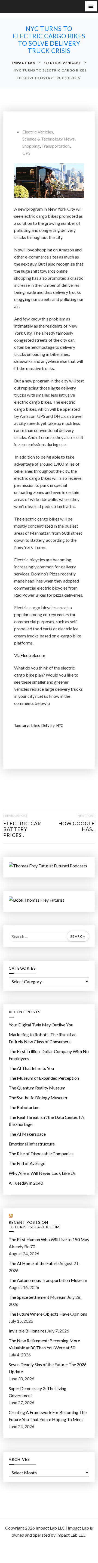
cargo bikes (31, 725)
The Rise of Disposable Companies (41, 1153)
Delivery (48, 725)
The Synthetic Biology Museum (38, 1097)
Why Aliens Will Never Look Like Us (42, 1173)
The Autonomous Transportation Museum (48, 1280)
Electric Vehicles (37, 131)
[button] (91, 6)
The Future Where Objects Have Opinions (48, 1313)
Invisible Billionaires (27, 1330)
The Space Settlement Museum (37, 1297)
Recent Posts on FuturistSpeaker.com (34, 1224)
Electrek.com (32, 655)
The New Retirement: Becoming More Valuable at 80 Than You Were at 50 (44, 1344)
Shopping (31, 145)
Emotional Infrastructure (32, 1143)
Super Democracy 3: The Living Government (37, 1392)
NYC (59, 725)
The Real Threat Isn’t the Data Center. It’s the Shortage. (47, 1120)
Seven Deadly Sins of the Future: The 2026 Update (48, 1368)
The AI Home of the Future (34, 1263)
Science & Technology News (48, 138)
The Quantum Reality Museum (37, 1087)
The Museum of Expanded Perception (44, 1078)
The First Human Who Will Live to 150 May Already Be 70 (49, 1243)
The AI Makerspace (27, 1134)
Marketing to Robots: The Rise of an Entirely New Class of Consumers (42, 1038)
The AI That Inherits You (31, 1068)
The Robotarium (24, 1107)
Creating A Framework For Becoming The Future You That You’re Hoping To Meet (48, 1416)
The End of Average (27, 1163)
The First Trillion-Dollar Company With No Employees (49, 1055)
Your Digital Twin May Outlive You (41, 1024)
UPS (26, 152)
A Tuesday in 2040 (26, 1182)
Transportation (55, 145)
